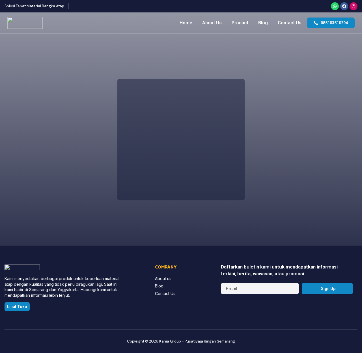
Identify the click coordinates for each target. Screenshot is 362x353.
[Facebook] (344, 6)
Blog (263, 22)
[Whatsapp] (335, 6)
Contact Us (289, 22)
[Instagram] (353, 6)
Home (186, 22)
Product (240, 22)
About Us (212, 22)
